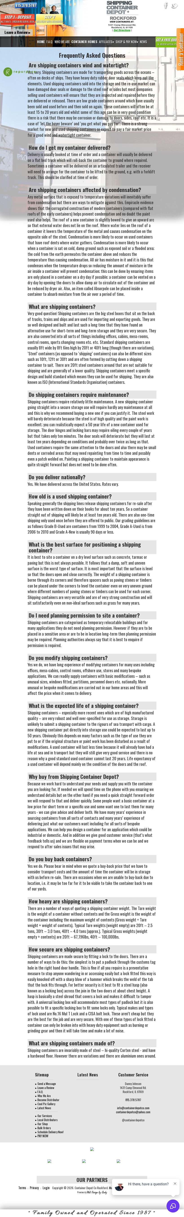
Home (41, 41)
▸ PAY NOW (41, 1135)
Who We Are (62, 41)
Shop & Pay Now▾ (127, 41)
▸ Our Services (43, 1115)
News (143, 41)
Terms (22, 1187)
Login (46, 1187)
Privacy (34, 1187)
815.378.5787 (25, 5)
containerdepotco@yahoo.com (133, 1112)
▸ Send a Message (45, 1083)
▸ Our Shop (41, 1124)
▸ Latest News (43, 1108)
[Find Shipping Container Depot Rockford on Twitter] (174, 5)
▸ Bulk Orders (43, 1128)
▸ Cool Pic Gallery (45, 1104)
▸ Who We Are (43, 1095)
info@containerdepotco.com (133, 1108)
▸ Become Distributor (47, 1100)
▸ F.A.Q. (39, 1091)
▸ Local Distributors (46, 1120)
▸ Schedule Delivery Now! (49, 1132)
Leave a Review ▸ (17, 32)
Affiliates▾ (106, 41)
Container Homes (84, 41)
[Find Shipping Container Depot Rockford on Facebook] (166, 5)
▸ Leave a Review (44, 1087)
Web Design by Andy (97, 1192)
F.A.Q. (49, 41)
